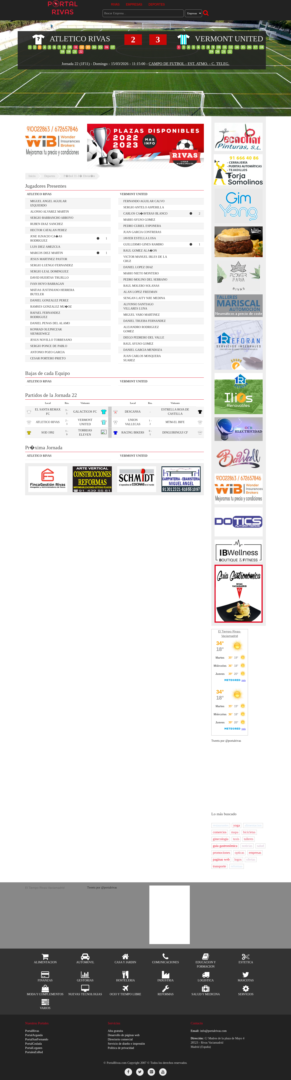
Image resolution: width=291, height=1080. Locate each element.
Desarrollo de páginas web (124, 1035)
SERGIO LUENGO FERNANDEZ (51, 265)
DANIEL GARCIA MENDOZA (142, 349)
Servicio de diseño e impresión (126, 1043)
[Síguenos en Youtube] (163, 1072)
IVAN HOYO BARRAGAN (47, 283)
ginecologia (220, 839)
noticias (247, 846)
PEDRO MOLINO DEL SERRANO (145, 279)
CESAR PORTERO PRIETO (48, 358)
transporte (219, 866)
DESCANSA (133, 411)
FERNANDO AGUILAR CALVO (143, 201)
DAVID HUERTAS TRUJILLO (49, 277)
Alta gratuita (115, 1030)
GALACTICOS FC (85, 411)
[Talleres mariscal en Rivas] (239, 305)
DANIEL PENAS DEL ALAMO (50, 323)
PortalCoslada (33, 1043)
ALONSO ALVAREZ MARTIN (49, 211)
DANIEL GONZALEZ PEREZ (49, 300)
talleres (248, 839)
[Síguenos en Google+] (151, 1072)
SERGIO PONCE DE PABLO (48, 346)
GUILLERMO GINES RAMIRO (143, 244)
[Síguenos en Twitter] (140, 1072)
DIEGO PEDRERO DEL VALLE (143, 337)
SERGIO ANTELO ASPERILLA (143, 207)
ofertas (250, 859)
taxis (236, 839)
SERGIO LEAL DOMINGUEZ (49, 271)
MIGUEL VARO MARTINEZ (141, 314)
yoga (236, 825)
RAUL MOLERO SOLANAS (141, 285)
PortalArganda (34, 1035)
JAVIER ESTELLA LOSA (139, 238)
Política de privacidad (121, 1048)
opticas (239, 852)
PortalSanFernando (36, 1039)
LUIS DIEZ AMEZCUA (45, 246)
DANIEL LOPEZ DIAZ (138, 267)
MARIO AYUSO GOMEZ (139, 219)
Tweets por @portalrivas (226, 740)
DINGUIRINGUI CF (175, 432)
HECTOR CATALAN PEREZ (48, 230)
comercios (219, 832)
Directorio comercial (120, 1039)
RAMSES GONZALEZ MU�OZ (51, 306)
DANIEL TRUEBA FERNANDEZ (144, 321)
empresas (255, 852)
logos (238, 859)
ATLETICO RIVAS (48, 422)
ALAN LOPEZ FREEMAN (140, 292)
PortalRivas (32, 1030)
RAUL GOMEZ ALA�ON (140, 250)
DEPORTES (156, 4)
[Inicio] (62, 7)
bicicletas (249, 832)
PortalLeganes (33, 1048)
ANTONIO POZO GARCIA (47, 352)
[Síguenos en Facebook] (128, 1072)
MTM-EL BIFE (175, 422)
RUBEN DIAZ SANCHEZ (46, 224)
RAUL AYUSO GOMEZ (138, 343)
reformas (236, 866)
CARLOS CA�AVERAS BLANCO (145, 213)
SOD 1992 (47, 432)
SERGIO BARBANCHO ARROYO (51, 217)
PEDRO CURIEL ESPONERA (142, 226)
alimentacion (253, 825)
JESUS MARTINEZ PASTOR (48, 259)
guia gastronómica (225, 846)
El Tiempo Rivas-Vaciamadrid (45, 887)
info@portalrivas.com (213, 1030)
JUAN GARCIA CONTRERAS (142, 232)
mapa (234, 832)
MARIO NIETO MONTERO (141, 273)
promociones (221, 852)
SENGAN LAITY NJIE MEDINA (144, 298)
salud (260, 846)
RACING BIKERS (132, 432)
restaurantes (221, 825)
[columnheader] (68, 194)
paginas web (221, 859)
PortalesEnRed (34, 1052)
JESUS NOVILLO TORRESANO (51, 339)
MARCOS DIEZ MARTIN (46, 253)
